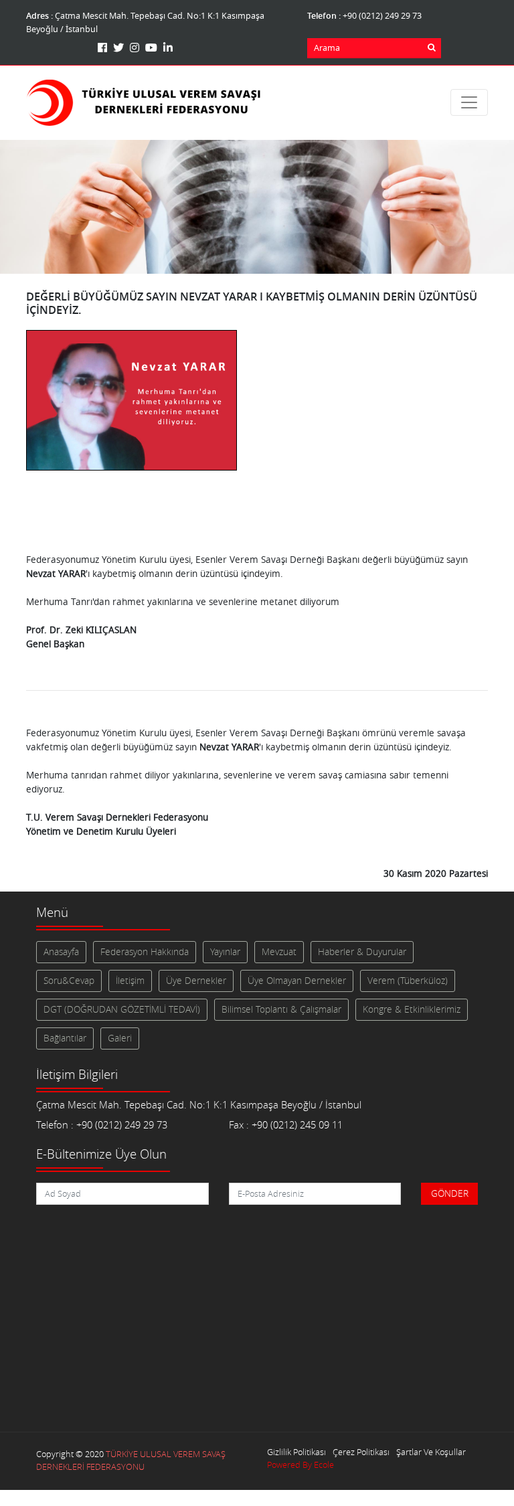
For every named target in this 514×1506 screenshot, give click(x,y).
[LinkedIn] (168, 47)
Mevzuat (279, 952)
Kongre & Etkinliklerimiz (411, 1009)
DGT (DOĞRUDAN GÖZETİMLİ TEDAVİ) (122, 1009)
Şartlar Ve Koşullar (431, 1452)
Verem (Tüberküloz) (407, 981)
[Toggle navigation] (469, 102)
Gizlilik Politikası (296, 1452)
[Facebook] (104, 47)
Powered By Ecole (300, 1465)
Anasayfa (61, 952)
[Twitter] (120, 47)
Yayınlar (225, 952)
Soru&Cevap (69, 981)
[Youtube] (153, 47)
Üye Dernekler (196, 981)
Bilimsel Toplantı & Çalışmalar (281, 1009)
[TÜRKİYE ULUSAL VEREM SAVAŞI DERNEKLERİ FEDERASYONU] (143, 102)
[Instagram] (136, 47)
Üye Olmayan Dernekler (297, 981)
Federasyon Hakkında (144, 952)
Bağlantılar (65, 1038)
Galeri (120, 1038)
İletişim (130, 981)
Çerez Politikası (361, 1452)
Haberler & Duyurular (362, 952)
